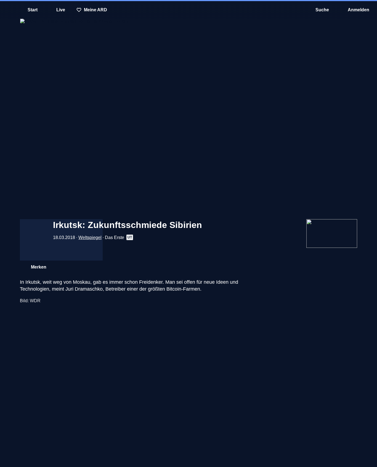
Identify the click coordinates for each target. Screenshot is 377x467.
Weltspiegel (90, 237)
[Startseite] (188, 10)
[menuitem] (8, 10)
